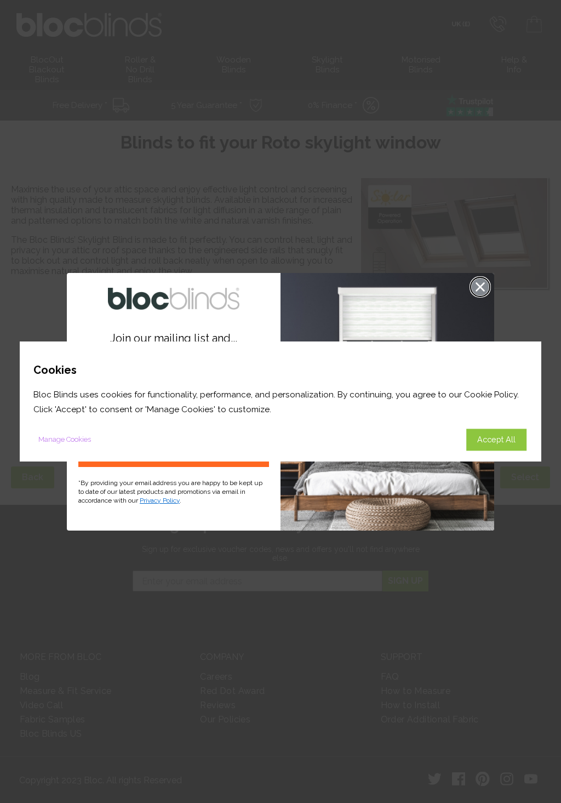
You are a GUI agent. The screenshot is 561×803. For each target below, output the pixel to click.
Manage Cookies (64, 439)
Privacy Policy (160, 500)
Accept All (496, 439)
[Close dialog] (480, 287)
